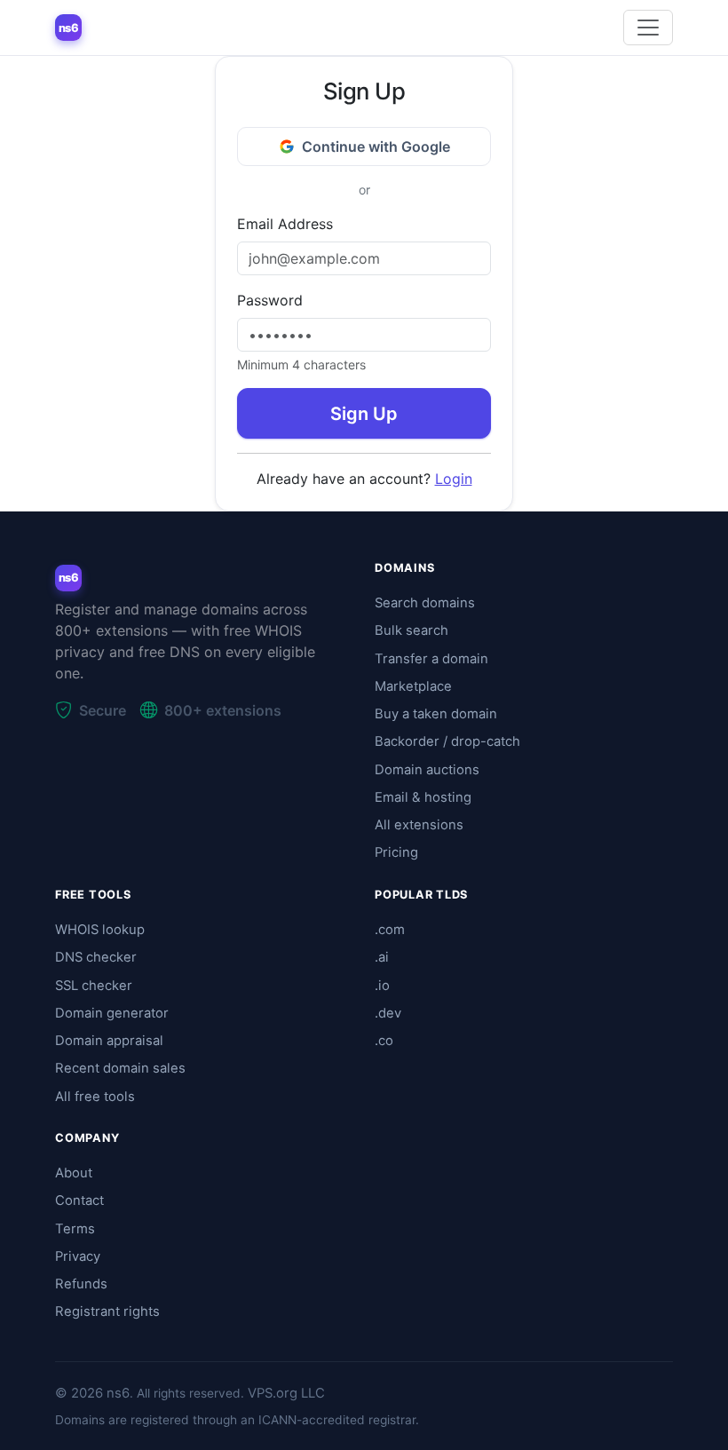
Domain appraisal (109, 1041)
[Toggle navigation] (648, 27)
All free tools (95, 1097)
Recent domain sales (120, 1068)
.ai (382, 957)
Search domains (425, 603)
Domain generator (112, 1013)
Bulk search (411, 630)
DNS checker (96, 957)
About (73, 1173)
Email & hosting (423, 797)
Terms (75, 1229)
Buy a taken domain (436, 714)
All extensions (419, 825)
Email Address (285, 224)
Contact (79, 1200)
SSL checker (93, 986)
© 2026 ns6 (92, 1393)
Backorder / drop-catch (447, 741)
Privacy (77, 1256)
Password (270, 300)
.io (382, 986)
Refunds (81, 1284)
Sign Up (364, 413)
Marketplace (413, 686)
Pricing (396, 852)
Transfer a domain (431, 659)
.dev (388, 1013)
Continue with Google (376, 146)
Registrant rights (107, 1311)
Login (453, 478)
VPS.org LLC (286, 1393)
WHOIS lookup (100, 930)
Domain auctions (427, 770)
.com (390, 930)
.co (384, 1041)
